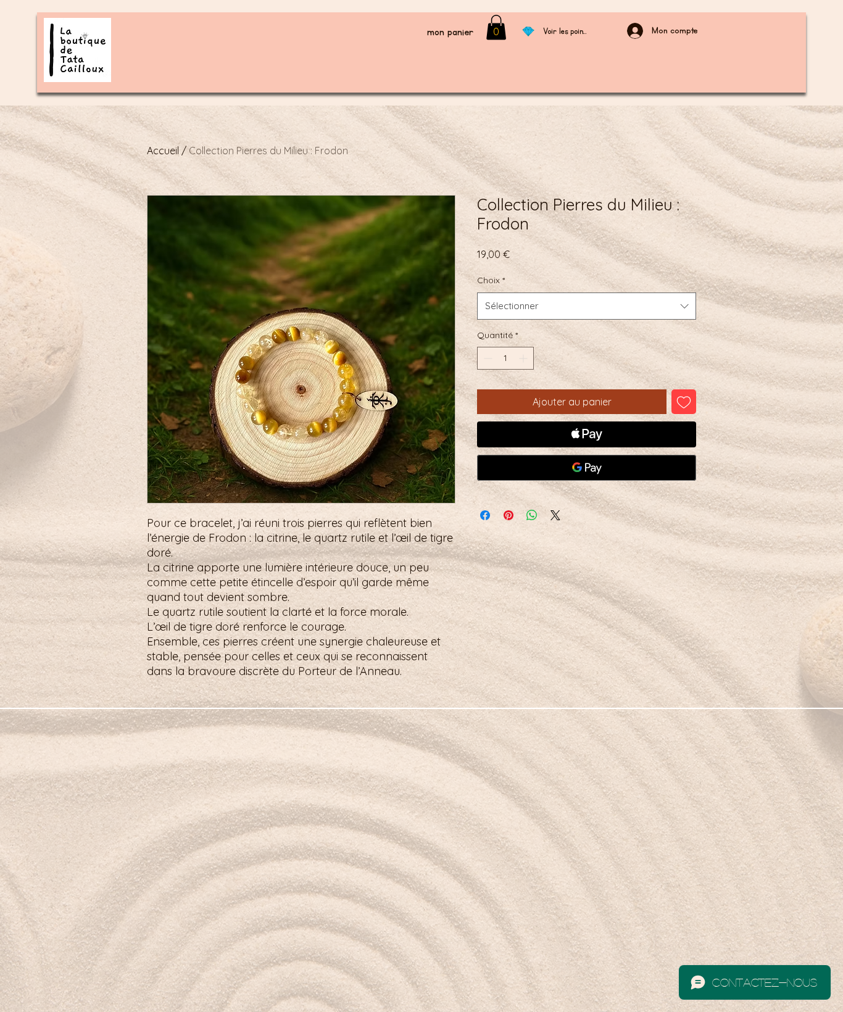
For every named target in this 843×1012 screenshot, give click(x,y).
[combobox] (586, 306)
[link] (496, 27)
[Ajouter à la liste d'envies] (683, 401)
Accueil (163, 150)
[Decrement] (486, 358)
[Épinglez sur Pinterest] (508, 515)
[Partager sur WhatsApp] (532, 515)
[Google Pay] (586, 468)
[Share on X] (555, 515)
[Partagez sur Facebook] (485, 515)
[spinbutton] (505, 358)
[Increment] (524, 358)
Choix (491, 280)
